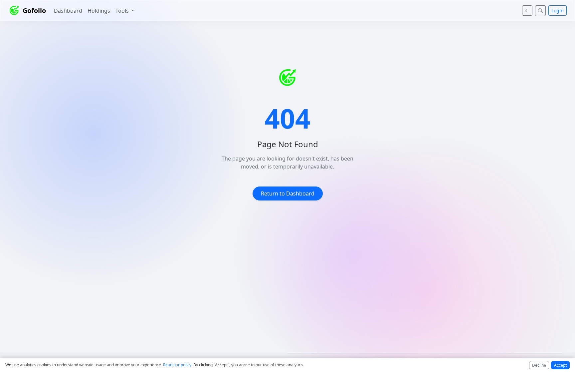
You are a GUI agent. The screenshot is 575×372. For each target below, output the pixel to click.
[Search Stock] (540, 10)
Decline (539, 365)
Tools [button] (122, 10)
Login (557, 10)
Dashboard (68, 10)
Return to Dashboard (287, 193)
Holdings (99, 10)
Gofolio (34, 10)
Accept (560, 365)
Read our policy (177, 365)
